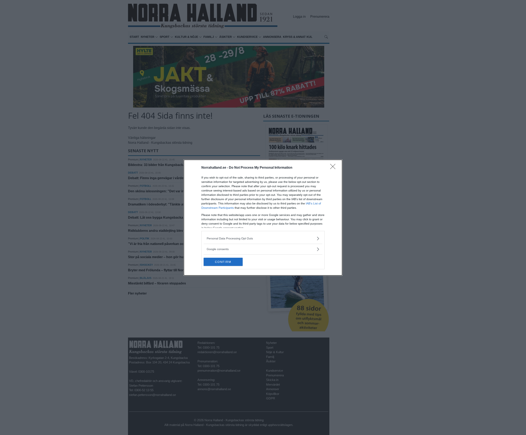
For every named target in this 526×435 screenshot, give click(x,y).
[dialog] (263, 217)
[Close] (334, 168)
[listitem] (263, 238)
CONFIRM (223, 261)
